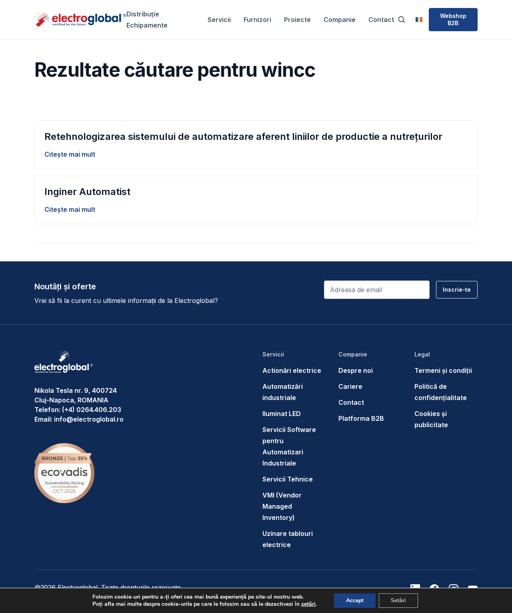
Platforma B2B (361, 418)
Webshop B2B (453, 19)
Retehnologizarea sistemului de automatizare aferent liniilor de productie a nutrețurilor (243, 136)
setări (308, 604)
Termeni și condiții (443, 370)
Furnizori (257, 20)
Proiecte (297, 20)
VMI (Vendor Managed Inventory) (282, 506)
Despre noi (355, 370)
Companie (340, 20)
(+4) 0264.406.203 (91, 410)
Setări (398, 600)
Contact (381, 20)
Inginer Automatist (87, 191)
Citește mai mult (69, 154)
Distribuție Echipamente (147, 19)
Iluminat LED (281, 414)
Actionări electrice (291, 370)
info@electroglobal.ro (89, 419)
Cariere (350, 386)
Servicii (219, 20)
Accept (355, 600)
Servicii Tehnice (287, 479)
